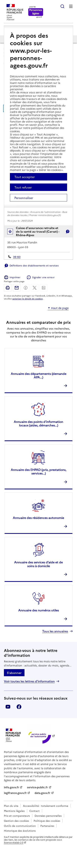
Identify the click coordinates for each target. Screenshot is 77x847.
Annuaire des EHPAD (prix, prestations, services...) (38, 471)
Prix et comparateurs (17, 815)
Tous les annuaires (55, 631)
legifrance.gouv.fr (15, 793)
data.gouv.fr (42, 793)
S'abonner (14, 673)
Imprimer (15, 277)
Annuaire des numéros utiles (38, 610)
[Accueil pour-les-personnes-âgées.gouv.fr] (36, 12)
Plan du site (11, 805)
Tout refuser (23, 187)
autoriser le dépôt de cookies (27, 298)
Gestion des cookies (16, 820)
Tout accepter (24, 177)
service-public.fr (37, 787)
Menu (71, 6)
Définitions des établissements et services (34, 265)
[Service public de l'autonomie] (39, 735)
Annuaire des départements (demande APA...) (38, 375)
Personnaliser (23, 198)
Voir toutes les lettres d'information (29, 681)
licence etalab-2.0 (13, 842)
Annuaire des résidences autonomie (38, 518)
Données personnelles (48, 815)
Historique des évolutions (20, 830)
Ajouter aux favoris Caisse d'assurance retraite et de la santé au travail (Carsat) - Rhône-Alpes (12, 232)
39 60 (17, 257)
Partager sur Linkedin (43, 287)
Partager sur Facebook (25, 287)
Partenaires (47, 825)
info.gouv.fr (11, 787)
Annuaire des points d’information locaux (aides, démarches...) (38, 423)
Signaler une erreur (43, 277)
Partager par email (16, 287)
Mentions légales (14, 810)
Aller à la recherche (62, 6)
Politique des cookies (47, 820)
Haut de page (60, 308)
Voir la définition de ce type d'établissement (67, 231)
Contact (34, 810)
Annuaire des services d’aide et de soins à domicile (38, 564)
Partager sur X (34, 287)
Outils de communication (20, 825)
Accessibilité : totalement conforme (45, 805)
